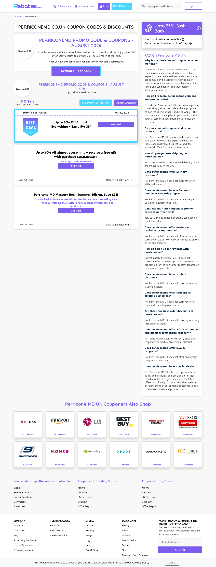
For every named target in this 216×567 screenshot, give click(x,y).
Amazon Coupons (87, 6)
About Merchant (126, 102)
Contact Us (19, 530)
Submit (180, 550)
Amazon (82, 492)
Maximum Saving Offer (96, 102)
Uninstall (126, 535)
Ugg (88, 540)
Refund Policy (129, 540)
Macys (89, 535)
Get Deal (116, 124)
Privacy (125, 525)
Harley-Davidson (23, 497)
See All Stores (93, 550)
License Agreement (23, 545)
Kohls (89, 545)
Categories (62, 6)
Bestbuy (90, 530)
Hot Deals (55, 525)
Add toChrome (123, 6)
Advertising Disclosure (25, 540)
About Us (18, 525)
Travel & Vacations (59, 535)
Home (18, 16)
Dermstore (20, 501)
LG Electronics (85, 497)
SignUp (193, 6)
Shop (124, 550)
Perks (106, 6)
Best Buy (82, 501)
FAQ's (17, 535)
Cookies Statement (23, 550)
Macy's (81, 487)
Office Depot (85, 506)
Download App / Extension (135, 555)
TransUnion (20, 506)
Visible (17, 487)
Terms (125, 530)
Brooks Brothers (23, 492)
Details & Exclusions (117, 180)
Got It (172, 562)
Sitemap (126, 545)
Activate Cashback (76, 71)
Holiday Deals (57, 530)
